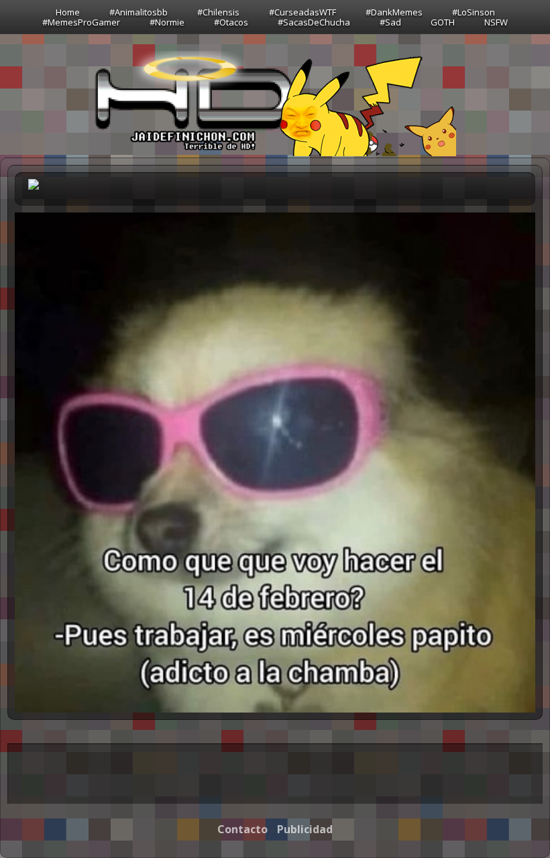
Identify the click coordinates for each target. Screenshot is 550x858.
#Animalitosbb (138, 12)
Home (68, 12)
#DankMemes (394, 12)
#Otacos (231, 22)
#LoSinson (473, 12)
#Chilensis (218, 12)
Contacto (242, 829)
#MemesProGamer (81, 22)
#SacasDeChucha (314, 22)
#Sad (390, 22)
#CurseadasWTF (302, 12)
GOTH (443, 22)
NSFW (496, 22)
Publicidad (305, 829)
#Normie (167, 22)
